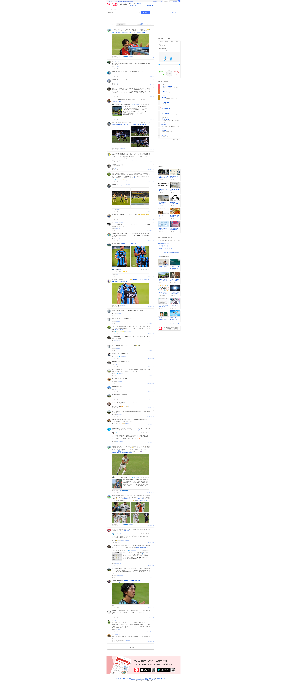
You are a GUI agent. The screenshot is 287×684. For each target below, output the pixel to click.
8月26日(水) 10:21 (150, 407)
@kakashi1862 (118, 563)
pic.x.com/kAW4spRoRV (139, 32)
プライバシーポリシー (128, 678)
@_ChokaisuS (117, 238)
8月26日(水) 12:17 (150, 323)
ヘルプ (160, 1)
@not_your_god (127, 179)
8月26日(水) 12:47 (150, 276)
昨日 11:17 (152, 96)
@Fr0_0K (117, 168)
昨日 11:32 (152, 84)
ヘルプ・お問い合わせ (170, 678)
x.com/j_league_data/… (142, 547)
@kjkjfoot (119, 313)
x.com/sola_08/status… (138, 429)
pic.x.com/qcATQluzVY (117, 582)
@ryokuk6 (117, 620)
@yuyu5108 (117, 117)
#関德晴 (125, 32)
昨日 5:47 (152, 149)
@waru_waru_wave (118, 605)
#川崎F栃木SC (130, 32)
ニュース (127, 9)
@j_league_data (132, 550)
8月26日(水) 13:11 (150, 240)
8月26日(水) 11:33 (150, 375)
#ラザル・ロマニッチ (132, 498)
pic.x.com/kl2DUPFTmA (140, 124)
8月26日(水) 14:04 (150, 211)
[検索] (179, 1)
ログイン (131, 5)
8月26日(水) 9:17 (150, 416)
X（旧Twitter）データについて (149, 679)
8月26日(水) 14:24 (150, 181)
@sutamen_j (120, 373)
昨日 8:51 (152, 119)
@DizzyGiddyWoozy (125, 540)
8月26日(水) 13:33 (150, 230)
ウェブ (108, 9)
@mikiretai (119, 83)
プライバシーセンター (139, 678)
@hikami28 (119, 533)
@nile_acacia (117, 94)
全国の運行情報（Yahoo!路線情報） (172, 252)
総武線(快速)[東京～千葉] (163, 243)
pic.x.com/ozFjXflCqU (130, 243)
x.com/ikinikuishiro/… (117, 101)
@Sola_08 (120, 432)
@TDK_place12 (120, 441)
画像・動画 (121, 24)
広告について (152, 678)
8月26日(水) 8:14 (150, 442)
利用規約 (146, 678)
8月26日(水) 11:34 (150, 366)
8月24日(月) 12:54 (150, 577)
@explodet (120, 381)
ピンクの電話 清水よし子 (174, 1)
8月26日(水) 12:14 (150, 333)
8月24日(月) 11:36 (150, 607)
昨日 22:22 (152, 76)
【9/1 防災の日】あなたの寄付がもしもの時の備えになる (120, 1)
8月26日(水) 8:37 (150, 424)
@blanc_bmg (126, 75)
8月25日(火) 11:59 (150, 542)
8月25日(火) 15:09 (150, 525)
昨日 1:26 (152, 161)
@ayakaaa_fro (132, 56)
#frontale (115, 32)
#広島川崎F (124, 451)
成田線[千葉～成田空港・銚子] (165, 248)
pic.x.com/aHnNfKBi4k (142, 500)
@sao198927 (120, 397)
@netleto (127, 423)
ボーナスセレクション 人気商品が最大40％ (144, 5)
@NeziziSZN (118, 629)
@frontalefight (127, 640)
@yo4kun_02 (122, 148)
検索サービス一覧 (161, 678)
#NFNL (121, 329)
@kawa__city (117, 389)
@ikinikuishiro (136, 104)
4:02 (153, 57)
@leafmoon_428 (131, 406)
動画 (115, 9)
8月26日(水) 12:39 (150, 306)
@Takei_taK (117, 228)
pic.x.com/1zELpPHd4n (117, 452)
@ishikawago (123, 356)
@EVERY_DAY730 (119, 222)
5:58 (153, 68)
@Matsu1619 (126, 615)
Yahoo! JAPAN (155, 1)
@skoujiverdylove (120, 66)
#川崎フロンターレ (130, 124)
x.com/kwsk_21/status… (141, 243)
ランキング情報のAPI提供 (136, 679)
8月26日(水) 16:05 (150, 169)
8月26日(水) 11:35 (150, 350)
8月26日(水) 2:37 (150, 492)
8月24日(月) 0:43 (150, 631)
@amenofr (118, 321)
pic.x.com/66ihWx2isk (122, 281)
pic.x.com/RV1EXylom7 (126, 184)
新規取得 (139, 3)
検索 (146, 12)
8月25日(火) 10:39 (150, 565)
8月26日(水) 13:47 (150, 219)
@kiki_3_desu (117, 218)
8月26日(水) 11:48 (150, 341)
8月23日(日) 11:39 (150, 641)
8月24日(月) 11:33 (150, 617)
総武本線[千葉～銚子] (163, 245)
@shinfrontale (122, 305)
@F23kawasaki (120, 209)
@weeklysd (117, 61)
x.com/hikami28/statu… (127, 530)
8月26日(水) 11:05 (150, 399)
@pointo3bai (117, 634)
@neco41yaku (135, 160)
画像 (112, 9)
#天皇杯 (115, 281)
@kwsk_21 (120, 269)
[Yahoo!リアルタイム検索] (117, 3)
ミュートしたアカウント (175, 12)
